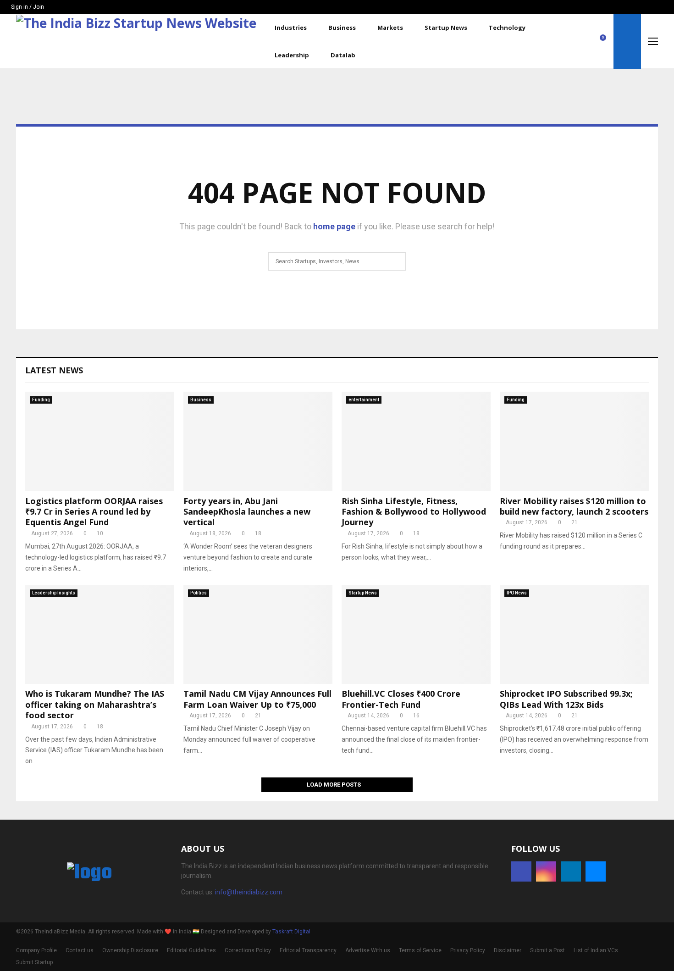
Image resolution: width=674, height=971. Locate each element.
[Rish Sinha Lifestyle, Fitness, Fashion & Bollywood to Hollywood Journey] (416, 441)
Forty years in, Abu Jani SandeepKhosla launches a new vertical (246, 511)
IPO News (517, 592)
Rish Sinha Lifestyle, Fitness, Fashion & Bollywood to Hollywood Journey (414, 511)
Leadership (292, 55)
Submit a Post (547, 950)
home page (334, 226)
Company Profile (36, 950)
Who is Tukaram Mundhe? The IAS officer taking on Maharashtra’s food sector (94, 704)
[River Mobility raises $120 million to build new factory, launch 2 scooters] (574, 441)
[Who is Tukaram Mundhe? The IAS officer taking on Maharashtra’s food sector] (99, 634)
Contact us (80, 950)
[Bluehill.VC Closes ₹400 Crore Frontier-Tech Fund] (416, 634)
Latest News (54, 370)
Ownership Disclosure (130, 950)
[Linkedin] (582, 41)
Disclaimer (507, 950)
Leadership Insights (53, 592)
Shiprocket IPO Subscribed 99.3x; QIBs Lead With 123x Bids (566, 699)
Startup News (446, 27)
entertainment (363, 399)
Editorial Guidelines (191, 950)
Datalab (343, 55)
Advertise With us (367, 950)
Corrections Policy (248, 950)
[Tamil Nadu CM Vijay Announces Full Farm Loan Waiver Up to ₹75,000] (257, 634)
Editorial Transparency (308, 950)
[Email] (592, 41)
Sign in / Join (27, 7)
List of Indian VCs (596, 950)
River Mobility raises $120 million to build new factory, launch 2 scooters (574, 506)
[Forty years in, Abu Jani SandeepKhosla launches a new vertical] (257, 441)
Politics (198, 592)
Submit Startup (34, 962)
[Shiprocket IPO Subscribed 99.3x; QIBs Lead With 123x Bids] (574, 634)
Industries (291, 27)
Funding (41, 399)
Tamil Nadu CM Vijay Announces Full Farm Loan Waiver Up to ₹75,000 (257, 699)
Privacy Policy (467, 950)
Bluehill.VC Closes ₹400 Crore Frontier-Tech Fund (401, 699)
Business (342, 27)
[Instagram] (572, 41)
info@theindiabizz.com (248, 892)
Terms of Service (420, 950)
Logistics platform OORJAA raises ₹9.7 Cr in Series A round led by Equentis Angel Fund (94, 511)
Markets (390, 27)
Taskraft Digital (291, 931)
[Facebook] (562, 41)
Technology (507, 27)
